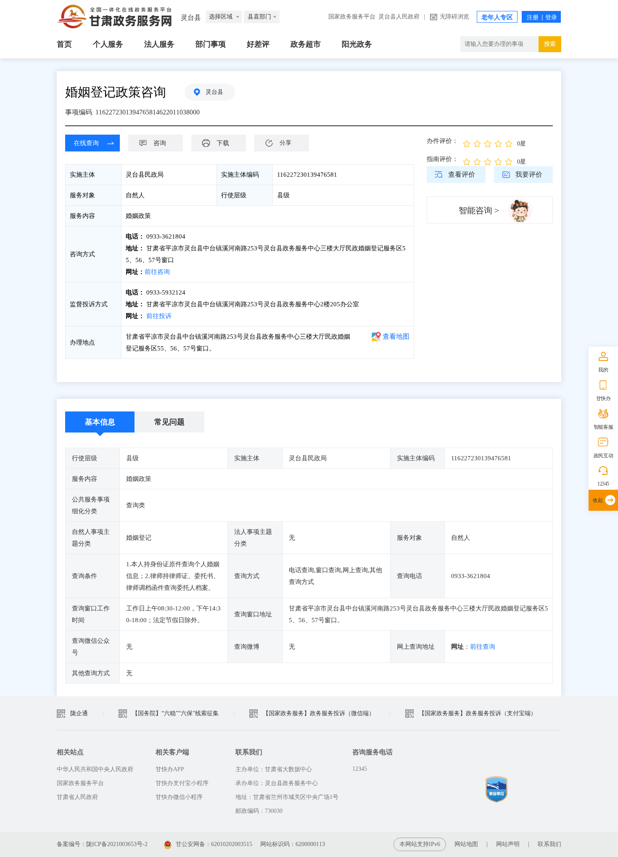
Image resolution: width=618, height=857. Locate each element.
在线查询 (86, 143)
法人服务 (159, 44)
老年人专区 (497, 17)
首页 (64, 44)
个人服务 (108, 44)
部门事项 (210, 44)
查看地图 (396, 336)
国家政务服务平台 (351, 16)
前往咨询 (157, 271)
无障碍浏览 (454, 16)
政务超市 (306, 44)
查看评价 (461, 174)
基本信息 (100, 422)
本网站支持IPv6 (419, 844)
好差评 (258, 44)
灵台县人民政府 (399, 16)
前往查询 (482, 646)
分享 (285, 143)
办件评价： (442, 141)
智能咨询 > (479, 210)
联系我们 (549, 844)
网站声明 (508, 844)
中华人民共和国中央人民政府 (95, 769)
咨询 (159, 143)
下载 (223, 143)
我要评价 (528, 174)
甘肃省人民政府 (77, 797)
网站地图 (466, 844)
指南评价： (442, 159)
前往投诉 (159, 316)
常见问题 (169, 422)
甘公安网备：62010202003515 (215, 844)
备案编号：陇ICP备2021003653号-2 (102, 844)
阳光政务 (357, 44)
